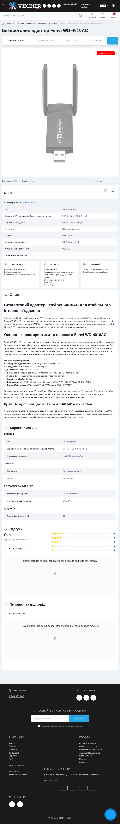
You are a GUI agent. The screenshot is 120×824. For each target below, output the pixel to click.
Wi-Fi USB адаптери (57, 23)
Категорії (10, 23)
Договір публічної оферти (89, 753)
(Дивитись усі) (28, 202)
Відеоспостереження (18, 775)
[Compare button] (113, 191)
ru (108, 6)
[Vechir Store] (25, 5)
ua (104, 6)
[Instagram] (86, 698)
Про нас (82, 759)
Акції (11, 759)
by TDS (69, 818)
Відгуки (12, 743)
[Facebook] (79, 698)
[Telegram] (12, 804)
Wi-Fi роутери (14, 771)
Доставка (17, 264)
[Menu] (3, 5)
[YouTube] (93, 698)
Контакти (13, 749)
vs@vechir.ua (50, 780)
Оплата (54, 264)
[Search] (80, 15)
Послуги (12, 746)
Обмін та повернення (88, 746)
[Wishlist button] (106, 191)
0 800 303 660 (16, 696)
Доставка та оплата (87, 743)
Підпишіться (79, 718)
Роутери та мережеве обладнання (31, 23)
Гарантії (95, 264)
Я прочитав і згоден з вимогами (62, 726)
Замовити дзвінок (85, 6)
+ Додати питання (17, 613)
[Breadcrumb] (3, 23)
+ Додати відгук (16, 548)
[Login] (113, 6)
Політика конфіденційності (58, 726)
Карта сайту (14, 753)
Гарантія (83, 762)
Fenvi (33, 181)
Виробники (13, 756)
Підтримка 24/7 (85, 756)
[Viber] (20, 804)
